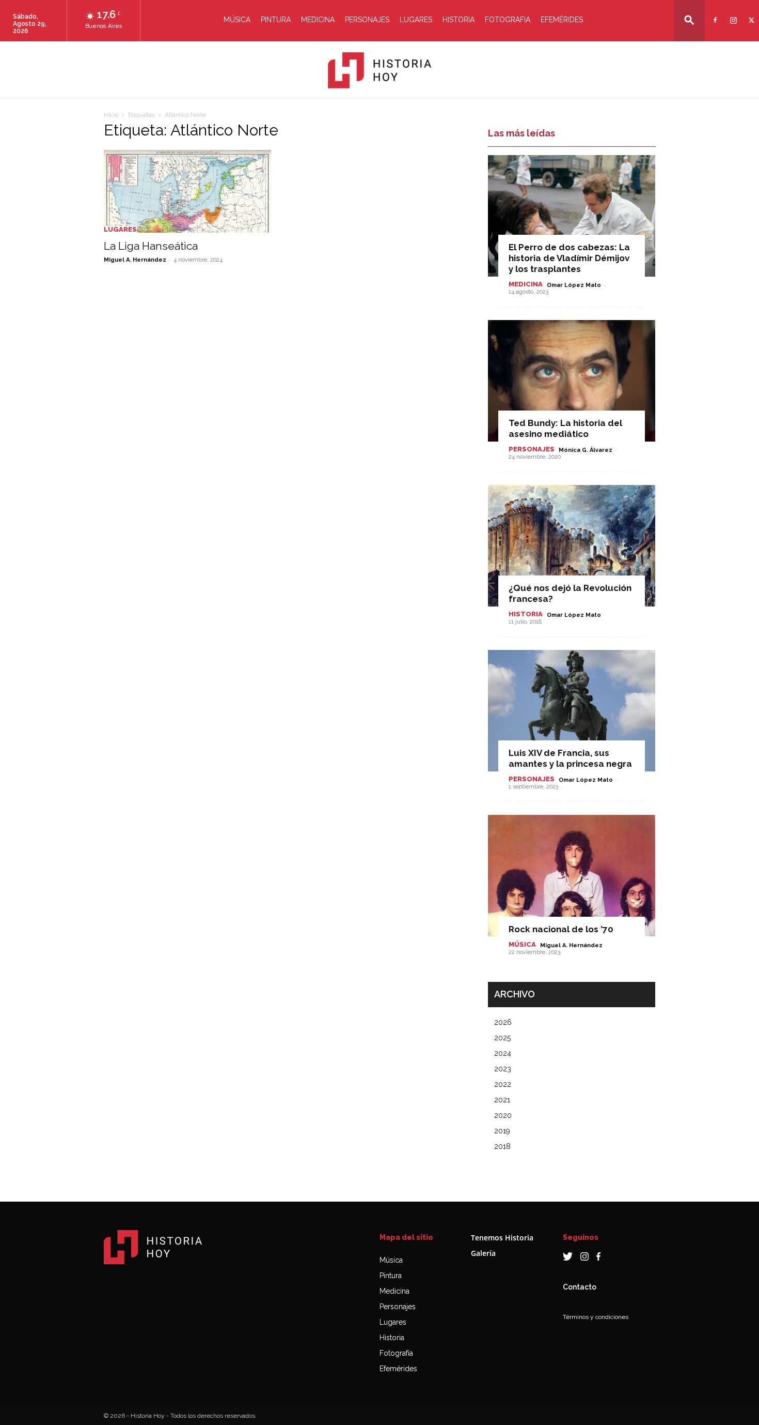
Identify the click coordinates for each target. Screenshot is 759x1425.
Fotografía (396, 1353)
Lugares (416, 20)
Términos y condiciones (595, 1317)
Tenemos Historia (502, 1237)
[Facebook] (714, 13)
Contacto (579, 1287)
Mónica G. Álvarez (585, 450)
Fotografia (507, 20)
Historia (458, 20)
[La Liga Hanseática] (187, 191)
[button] (689, 20)
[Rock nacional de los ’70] (571, 875)
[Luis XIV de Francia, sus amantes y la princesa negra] (571, 710)
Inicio (111, 114)
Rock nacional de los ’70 (561, 929)
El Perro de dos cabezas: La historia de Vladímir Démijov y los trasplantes (569, 258)
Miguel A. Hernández (135, 259)
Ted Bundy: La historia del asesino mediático (565, 428)
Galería (483, 1253)
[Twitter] (750, 13)
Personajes (367, 20)
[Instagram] (732, 13)
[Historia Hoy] (379, 70)
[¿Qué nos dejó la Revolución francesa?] (571, 546)
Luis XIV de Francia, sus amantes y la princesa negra (570, 758)
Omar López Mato (574, 285)
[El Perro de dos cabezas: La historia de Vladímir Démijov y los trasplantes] (571, 216)
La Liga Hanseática (151, 245)
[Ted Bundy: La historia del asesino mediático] (571, 381)
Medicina (318, 20)
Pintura (276, 20)
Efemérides (562, 20)
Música (237, 20)
